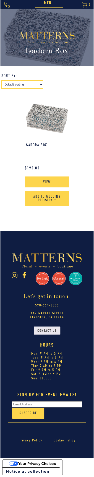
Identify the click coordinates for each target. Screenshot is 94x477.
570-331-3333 (47, 305)
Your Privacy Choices (37, 463)
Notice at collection (28, 471)
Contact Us (47, 331)
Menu (49, 3)
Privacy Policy (30, 440)
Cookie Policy (65, 440)
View (47, 182)
